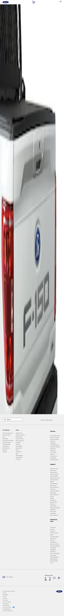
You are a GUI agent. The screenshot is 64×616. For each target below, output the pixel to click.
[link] (4, 593)
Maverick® (49, 420)
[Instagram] (59, 578)
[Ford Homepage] (59, 591)
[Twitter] (50, 578)
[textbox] (13, 419)
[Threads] (46, 580)
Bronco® (43, 420)
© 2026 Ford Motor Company (9, 591)
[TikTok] (50, 580)
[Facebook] (46, 578)
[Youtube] (54, 578)
